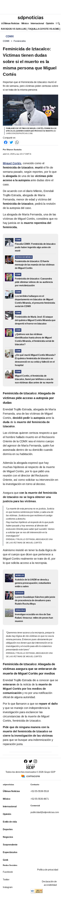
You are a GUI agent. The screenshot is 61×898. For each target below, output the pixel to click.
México (25, 23)
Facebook (8, 872)
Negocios (8, 837)
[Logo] (30, 18)
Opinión (50, 23)
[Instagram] (35, 761)
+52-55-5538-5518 (39, 791)
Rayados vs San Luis (13, 29)
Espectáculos (10, 852)
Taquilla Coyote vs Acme (43, 29)
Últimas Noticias (11, 23)
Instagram (7, 887)
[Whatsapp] (17, 142)
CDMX (6, 41)
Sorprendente (10, 844)
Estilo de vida (10, 822)
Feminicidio (20, 41)
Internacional (37, 23)
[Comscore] (30, 776)
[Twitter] (11, 142)
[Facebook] (6, 142)
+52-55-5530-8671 (39, 799)
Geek (5, 860)
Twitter (6, 879)
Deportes (7, 829)
